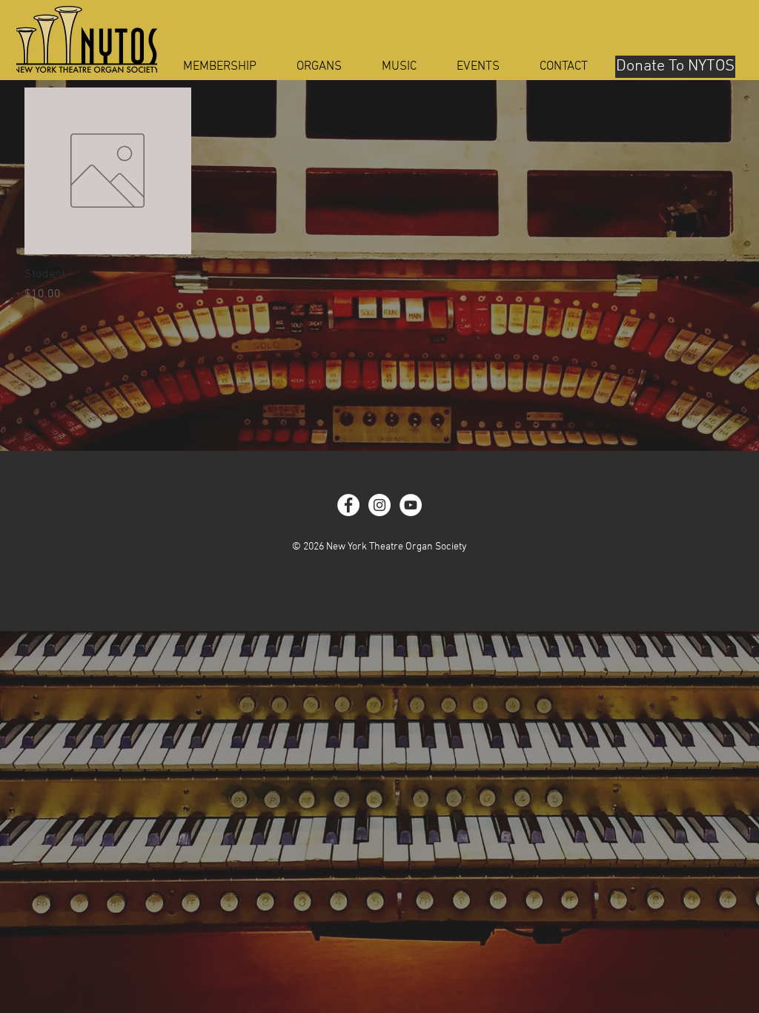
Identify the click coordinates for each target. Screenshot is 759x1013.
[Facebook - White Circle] (348, 505)
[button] (319, 67)
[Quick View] (107, 171)
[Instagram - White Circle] (379, 505)
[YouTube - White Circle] (411, 505)
